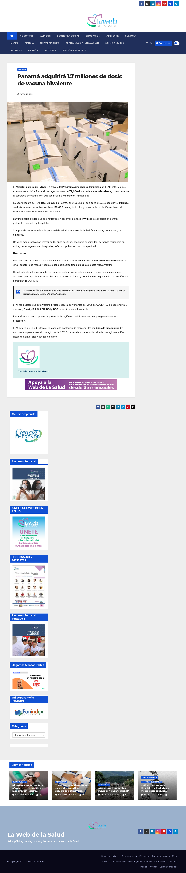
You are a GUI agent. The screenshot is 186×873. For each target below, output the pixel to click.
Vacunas (16, 50)
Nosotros (27, 36)
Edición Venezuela (74, 50)
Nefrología (61, 782)
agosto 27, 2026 (24, 795)
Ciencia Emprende (149, 777)
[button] (151, 43)
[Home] (12, 36)
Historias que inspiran (152, 782)
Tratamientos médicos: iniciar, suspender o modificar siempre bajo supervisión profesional (71, 789)
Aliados (45, 36)
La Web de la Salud (36, 834)
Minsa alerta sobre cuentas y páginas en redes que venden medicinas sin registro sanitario (28, 789)
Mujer (14, 43)
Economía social (68, 36)
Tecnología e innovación (82, 43)
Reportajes (104, 785)
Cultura (130, 36)
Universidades (49, 43)
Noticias (50, 50)
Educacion (93, 36)
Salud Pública (114, 43)
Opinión (33, 50)
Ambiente (113, 36)
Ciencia (29, 43)
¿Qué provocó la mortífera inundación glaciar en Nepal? (113, 789)
